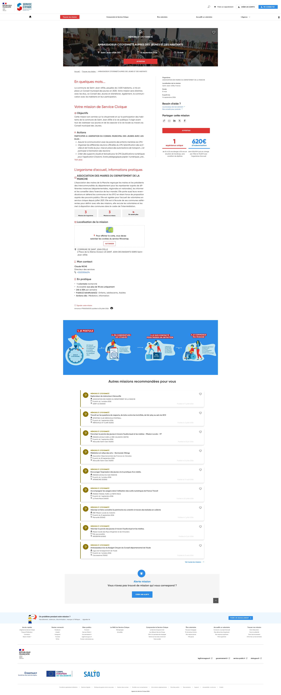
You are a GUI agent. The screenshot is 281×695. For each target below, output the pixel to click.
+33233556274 (83, 272)
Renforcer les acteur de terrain (157, 636)
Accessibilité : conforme (209, 687)
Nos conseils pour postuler (171, 109)
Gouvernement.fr (87, 634)
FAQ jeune (191, 636)
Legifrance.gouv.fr (87, 636)
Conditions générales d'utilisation (68, 687)
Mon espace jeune (191, 634)
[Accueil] (30, 17)
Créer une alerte (142, 594)
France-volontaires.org (86, 639)
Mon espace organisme (221, 634)
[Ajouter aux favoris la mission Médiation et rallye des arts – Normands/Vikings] (200, 451)
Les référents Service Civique (157, 632)
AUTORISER (109, 244)
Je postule (186, 130)
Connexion (27, 634)
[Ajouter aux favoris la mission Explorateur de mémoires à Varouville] (200, 394)
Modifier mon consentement (140, 687)
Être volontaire (162, 17)
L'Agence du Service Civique (27, 630)
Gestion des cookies (122, 687)
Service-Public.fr (86, 632)
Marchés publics (174, 687)
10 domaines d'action (191, 632)
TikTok (57, 639)
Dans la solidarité (254, 632)
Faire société (157, 639)
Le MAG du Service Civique (119, 627)
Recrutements (187, 687)
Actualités (119, 632)
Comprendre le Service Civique (117, 17)
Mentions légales (85, 687)
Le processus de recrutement (172, 107)
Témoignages (119, 630)
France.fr (86, 630)
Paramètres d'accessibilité (278, 17)
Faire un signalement (239, 618)
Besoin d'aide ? (27, 636)
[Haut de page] (215, 600)
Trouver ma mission (70, 17)
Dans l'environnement (254, 634)
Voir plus (78, 160)
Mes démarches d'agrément (221, 632)
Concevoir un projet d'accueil (222, 630)
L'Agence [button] (244, 17)
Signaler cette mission (84, 305)
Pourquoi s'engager (191, 630)
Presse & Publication (27, 632)
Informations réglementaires (159, 687)
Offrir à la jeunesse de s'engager (157, 634)
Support (196, 687)
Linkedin (57, 632)
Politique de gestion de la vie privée (103, 687)
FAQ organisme (221, 636)
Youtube (57, 636)
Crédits (221, 687)
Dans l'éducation (254, 630)
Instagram (57, 634)
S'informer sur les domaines (254, 636)
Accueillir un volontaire (204, 17)
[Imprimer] (111, 308)
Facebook (57, 630)
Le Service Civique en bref (157, 630)
